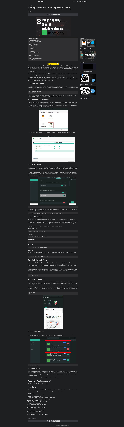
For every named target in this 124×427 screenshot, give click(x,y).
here (58, 377)
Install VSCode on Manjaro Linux (35, 411)
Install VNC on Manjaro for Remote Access (37, 412)
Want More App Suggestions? (36, 58)
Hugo (65, 425)
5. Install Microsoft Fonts (35, 52)
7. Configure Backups (34, 55)
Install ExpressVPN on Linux (34, 408)
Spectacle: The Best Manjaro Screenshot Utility (38, 401)
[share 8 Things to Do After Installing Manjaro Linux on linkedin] (49, 14)
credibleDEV (40, 1)
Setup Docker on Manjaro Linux (34, 396)
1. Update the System (34, 40)
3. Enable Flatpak (33, 42)
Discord (33, 49)
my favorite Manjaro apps (42, 383)
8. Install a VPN (33, 56)
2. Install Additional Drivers (35, 41)
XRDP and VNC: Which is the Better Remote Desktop (39, 399)
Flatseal (33, 51)
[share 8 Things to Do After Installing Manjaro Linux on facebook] (53, 14)
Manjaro (34, 418)
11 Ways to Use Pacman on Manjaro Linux (36, 400)
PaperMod (67, 425)
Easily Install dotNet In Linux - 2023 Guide (36, 407)
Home (29, 5)
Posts (32, 5)
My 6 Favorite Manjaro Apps (34, 405)
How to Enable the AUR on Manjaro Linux (36, 394)
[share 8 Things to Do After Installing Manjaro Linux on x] (47, 14)
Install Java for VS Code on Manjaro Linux (36, 410)
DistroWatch (61, 65)
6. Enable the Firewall (34, 54)
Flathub (62, 219)
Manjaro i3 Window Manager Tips (35, 403)
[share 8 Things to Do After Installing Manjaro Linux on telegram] (57, 14)
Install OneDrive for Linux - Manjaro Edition (37, 404)
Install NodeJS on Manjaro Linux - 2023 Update (38, 414)
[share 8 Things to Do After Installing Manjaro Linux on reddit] (51, 14)
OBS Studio (33, 48)
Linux (30, 418)
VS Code (33, 47)
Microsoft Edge (34, 45)
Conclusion (32, 59)
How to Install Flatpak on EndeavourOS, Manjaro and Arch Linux (41, 397)
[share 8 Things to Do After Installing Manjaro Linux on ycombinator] (59, 14)
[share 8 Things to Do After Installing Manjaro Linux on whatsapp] (55, 14)
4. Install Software (34, 44)
